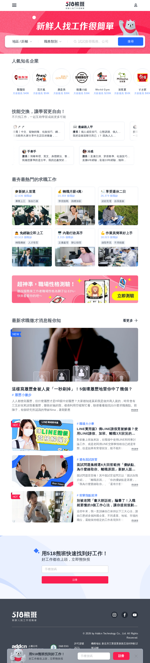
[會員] (136, 5)
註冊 (75, 579)
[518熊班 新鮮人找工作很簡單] (75, 5)
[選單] (14, 5)
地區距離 (20, 41)
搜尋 (131, 41)
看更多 (128, 320)
